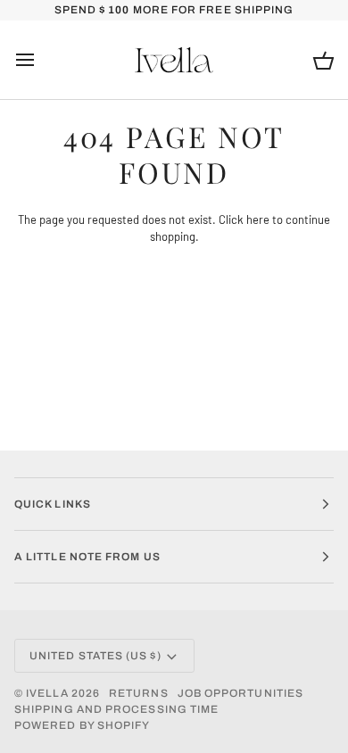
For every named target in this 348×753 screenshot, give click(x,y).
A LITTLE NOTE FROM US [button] (87, 556)
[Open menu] (41, 60)
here (257, 219)
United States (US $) (95, 656)
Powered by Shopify (82, 725)
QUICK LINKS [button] (52, 504)
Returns (139, 693)
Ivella (47, 693)
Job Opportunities (240, 693)
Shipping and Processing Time (116, 709)
